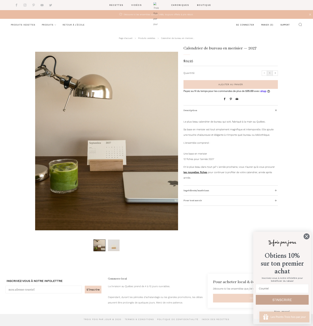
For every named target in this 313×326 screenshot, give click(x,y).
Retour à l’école (74, 25)
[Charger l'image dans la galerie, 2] (114, 245)
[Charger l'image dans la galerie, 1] (99, 245)
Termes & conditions (139, 319)
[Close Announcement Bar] (310, 14)
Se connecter (245, 25)
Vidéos (136, 5)
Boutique (204, 5)
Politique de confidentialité (178, 319)
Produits (47, 25)
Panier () (267, 25)
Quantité (189, 73)
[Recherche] (299, 25)
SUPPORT (285, 25)
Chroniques (180, 5)
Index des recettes (215, 319)
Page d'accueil (125, 38)
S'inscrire (93, 289)
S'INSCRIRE (282, 300)
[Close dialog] (306, 236)
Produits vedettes (23, 25)
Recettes (116, 5)
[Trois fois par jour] (156, 5)
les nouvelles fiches (195, 172)
